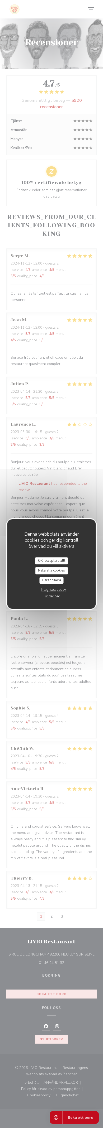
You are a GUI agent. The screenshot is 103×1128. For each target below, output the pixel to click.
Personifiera (51, 580)
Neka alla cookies (51, 570)
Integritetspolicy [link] (53, 589)
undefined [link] (52, 596)
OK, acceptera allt (51, 560)
